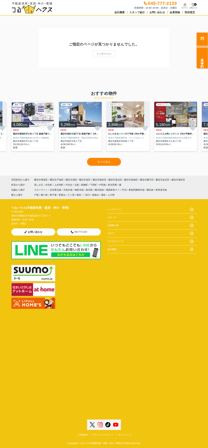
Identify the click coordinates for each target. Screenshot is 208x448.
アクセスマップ (115, 241)
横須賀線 (99, 190)
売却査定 (190, 12)
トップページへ (104, 54)
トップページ (114, 209)
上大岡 (111, 195)
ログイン (185, 8)
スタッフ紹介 (137, 12)
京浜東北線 (56, 190)
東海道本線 (161, 190)
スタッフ (111, 217)
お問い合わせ (157, 12)
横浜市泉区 (85, 179)
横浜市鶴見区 (99, 179)
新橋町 (85, 184)
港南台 (95, 195)
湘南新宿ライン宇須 (116, 190)
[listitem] (33, 126)
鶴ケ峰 (44, 195)
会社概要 (119, 12)
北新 (77, 184)
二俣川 (86, 195)
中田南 (102, 184)
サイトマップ (124, 435)
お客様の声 (113, 225)
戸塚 (36, 195)
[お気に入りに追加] (49, 128)
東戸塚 (53, 195)
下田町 (94, 184)
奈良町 (49, 184)
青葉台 (62, 195)
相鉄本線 (79, 190)
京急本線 (68, 190)
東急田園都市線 (137, 190)
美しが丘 (39, 184)
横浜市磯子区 (147, 179)
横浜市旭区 (71, 179)
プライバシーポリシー (103, 435)
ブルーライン (41, 190)
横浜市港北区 (115, 179)
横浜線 (150, 190)
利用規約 (83, 435)
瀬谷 (103, 195)
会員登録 (175, 12)
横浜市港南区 (131, 179)
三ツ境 (71, 195)
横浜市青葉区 (41, 179)
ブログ (110, 233)
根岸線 (89, 190)
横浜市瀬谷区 (178, 179)
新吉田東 (113, 184)
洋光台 (69, 184)
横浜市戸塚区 (57, 179)
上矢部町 (59, 184)
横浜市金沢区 (162, 179)
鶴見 (79, 195)
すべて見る (104, 162)
